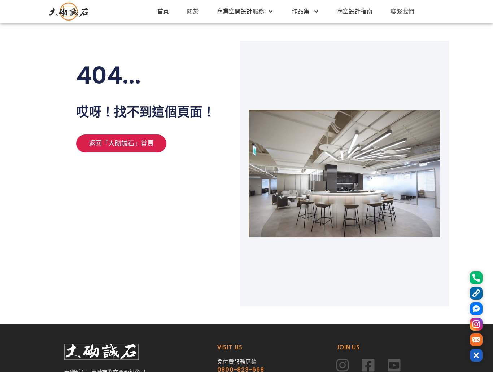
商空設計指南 (354, 11)
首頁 (163, 11)
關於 (193, 11)
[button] (476, 355)
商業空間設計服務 (240, 11)
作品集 (300, 11)
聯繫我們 (402, 11)
